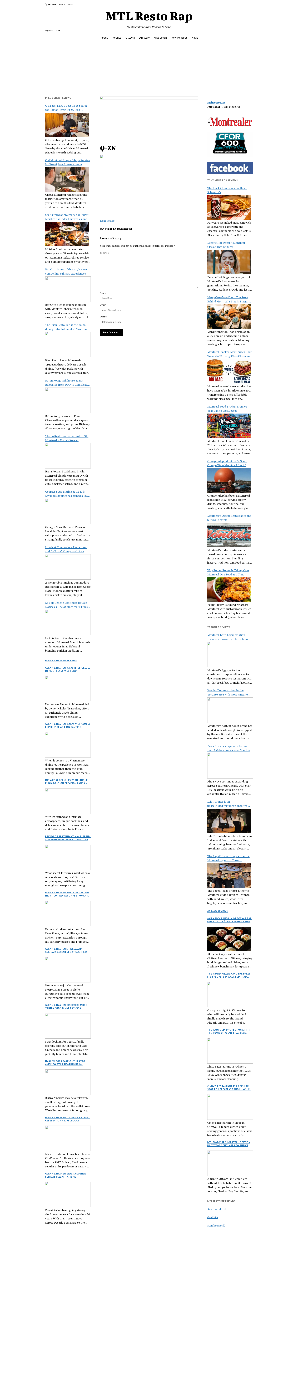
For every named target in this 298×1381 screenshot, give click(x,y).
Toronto (116, 37)
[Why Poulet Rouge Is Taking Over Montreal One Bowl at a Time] (229, 589)
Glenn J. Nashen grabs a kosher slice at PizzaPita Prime (65, 1175)
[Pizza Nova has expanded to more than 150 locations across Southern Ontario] (230, 766)
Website (103, 316)
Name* (103, 293)
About (104, 37)
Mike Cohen (160, 37)
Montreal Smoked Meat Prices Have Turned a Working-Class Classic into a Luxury (229, 354)
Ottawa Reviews (217, 911)
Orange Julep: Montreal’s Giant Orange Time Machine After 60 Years (227, 463)
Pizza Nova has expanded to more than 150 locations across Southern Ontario (229, 748)
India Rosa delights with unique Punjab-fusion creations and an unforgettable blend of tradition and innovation (66, 782)
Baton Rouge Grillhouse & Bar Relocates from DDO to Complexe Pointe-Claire (66, 383)
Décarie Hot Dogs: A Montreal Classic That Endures (226, 245)
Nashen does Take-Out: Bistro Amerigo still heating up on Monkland (65, 1063)
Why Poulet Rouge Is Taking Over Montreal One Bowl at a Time (228, 572)
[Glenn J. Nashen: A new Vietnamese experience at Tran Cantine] (68, 745)
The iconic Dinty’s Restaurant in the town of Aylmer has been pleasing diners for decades (228, 1031)
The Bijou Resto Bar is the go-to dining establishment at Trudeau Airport (66, 327)
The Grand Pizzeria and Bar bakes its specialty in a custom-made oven (229, 975)
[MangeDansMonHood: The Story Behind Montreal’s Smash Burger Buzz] (229, 316)
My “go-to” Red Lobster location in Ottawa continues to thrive (228, 1144)
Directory (144, 37)
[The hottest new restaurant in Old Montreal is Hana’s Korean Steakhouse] (68, 456)
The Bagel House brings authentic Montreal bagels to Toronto (228, 858)
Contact (71, 4)
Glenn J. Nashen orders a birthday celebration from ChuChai (67, 1119)
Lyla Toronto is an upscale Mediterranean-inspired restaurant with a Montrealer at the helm (229, 804)
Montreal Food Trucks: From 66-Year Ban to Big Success (228, 409)
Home (62, 4)
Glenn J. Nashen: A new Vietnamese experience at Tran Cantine (67, 725)
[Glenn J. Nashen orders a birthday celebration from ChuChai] (68, 1138)
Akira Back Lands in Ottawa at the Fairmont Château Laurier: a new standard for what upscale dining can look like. (230, 920)
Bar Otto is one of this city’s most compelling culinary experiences (66, 271)
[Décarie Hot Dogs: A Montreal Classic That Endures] (229, 262)
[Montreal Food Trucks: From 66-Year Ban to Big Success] (229, 426)
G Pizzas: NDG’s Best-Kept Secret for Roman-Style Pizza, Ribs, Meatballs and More (66, 108)
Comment (104, 252)
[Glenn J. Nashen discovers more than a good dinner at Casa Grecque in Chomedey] (68, 1026)
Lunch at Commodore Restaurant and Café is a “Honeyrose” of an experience (66, 549)
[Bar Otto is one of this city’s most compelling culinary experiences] (68, 289)
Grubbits (212, 1217)
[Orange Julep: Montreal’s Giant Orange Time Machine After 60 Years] (229, 480)
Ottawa (130, 37)
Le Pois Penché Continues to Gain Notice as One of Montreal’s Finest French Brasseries (67, 605)
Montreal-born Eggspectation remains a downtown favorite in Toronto (227, 637)
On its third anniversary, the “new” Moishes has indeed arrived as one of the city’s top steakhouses (67, 217)
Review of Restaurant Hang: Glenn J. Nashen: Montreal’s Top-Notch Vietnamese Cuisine (68, 838)
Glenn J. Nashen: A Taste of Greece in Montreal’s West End (67, 669)
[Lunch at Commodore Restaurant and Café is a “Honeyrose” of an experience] (68, 567)
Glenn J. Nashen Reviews (61, 660)
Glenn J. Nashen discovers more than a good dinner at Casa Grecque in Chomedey (66, 1006)
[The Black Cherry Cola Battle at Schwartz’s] (229, 207)
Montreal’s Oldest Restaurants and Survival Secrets (229, 518)
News (195, 37)
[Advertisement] (149, 69)
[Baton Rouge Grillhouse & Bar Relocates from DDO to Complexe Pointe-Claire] (68, 400)
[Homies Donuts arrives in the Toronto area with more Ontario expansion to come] (230, 710)
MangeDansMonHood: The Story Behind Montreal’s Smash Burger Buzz (228, 299)
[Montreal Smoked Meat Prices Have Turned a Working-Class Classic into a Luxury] (229, 371)
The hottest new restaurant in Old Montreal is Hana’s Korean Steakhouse (66, 438)
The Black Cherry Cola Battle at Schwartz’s (227, 190)
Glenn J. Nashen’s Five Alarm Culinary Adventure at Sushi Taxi (66, 950)
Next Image (107, 221)
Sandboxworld (216, 1225)
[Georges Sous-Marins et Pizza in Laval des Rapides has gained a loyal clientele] (68, 511)
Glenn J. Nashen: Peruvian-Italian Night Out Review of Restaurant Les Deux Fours (67, 894)
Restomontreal (216, 1209)
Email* (103, 304)
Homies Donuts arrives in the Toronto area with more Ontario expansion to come (227, 692)
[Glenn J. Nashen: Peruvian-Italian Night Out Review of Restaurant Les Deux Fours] (68, 913)
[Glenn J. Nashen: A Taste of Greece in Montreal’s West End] (68, 689)
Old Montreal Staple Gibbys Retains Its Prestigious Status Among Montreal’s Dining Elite (67, 162)
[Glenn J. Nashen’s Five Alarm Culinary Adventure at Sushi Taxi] (68, 969)
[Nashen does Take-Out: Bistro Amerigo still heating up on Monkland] (68, 1082)
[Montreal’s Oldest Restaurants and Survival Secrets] (229, 535)
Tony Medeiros (179, 37)
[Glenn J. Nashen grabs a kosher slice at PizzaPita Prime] (68, 1194)
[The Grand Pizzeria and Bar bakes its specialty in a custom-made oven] (230, 994)
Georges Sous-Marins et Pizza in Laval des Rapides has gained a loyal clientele (67, 494)
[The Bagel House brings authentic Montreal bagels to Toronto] (229, 875)
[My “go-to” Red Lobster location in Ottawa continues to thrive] (230, 1163)
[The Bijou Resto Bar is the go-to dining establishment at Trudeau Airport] (68, 344)
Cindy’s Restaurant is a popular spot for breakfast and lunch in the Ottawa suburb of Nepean (229, 1088)
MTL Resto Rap (149, 16)
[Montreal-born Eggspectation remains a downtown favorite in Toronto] (230, 654)
